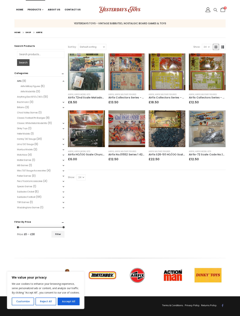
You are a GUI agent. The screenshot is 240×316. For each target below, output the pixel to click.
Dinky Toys (22, 128)
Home (19, 9)
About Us (54, 9)
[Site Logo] (120, 10)
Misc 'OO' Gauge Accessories (31, 170)
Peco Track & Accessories (30, 181)
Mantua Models (25, 149)
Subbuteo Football (26, 196)
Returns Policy (208, 305)
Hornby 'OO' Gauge (26, 138)
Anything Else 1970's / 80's (30, 96)
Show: (196, 47)
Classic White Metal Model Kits (32, 123)
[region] (45, 290)
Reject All (46, 301)
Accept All (68, 301)
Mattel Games (24, 160)
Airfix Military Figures (125, 94)
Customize (23, 301)
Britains (21, 107)
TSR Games (23, 202)
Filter (58, 234)
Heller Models (23, 133)
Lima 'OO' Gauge (25, 144)
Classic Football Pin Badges (31, 117)
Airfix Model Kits (82, 94)
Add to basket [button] (99, 59)
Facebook (222, 305)
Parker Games (24, 175)
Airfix (70, 94)
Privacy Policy (192, 305)
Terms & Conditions (172, 305)
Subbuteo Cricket (25, 191)
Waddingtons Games (28, 207)
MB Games (22, 165)
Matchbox (22, 154)
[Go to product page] (86, 71)
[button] (215, 10)
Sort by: (72, 47)
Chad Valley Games (27, 112)
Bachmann (23, 102)
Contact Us (73, 9)
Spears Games (24, 186)
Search (23, 62)
